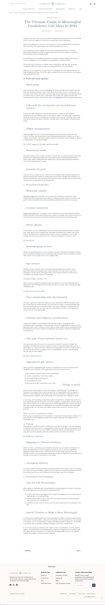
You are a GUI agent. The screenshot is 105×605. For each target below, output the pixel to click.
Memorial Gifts (60, 9)
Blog (57, 581)
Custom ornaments (29, 213)
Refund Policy (72, 593)
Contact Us (44, 578)
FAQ (42, 581)
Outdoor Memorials (28, 9)
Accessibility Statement (89, 596)
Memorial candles (29, 196)
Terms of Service (91, 593)
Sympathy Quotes (61, 575)
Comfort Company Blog (20, 12)
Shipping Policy (63, 593)
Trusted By (59, 578)
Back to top (51, 566)
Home (11, 12)
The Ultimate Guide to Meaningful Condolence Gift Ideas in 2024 (42, 12)
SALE (80, 9)
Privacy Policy (81, 593)
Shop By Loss (72, 9)
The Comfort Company (18, 593)
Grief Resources (46, 583)
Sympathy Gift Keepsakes (45, 9)
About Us (44, 575)
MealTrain (58, 97)
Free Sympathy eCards (63, 583)
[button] (94, 3)
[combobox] (24, 3)
